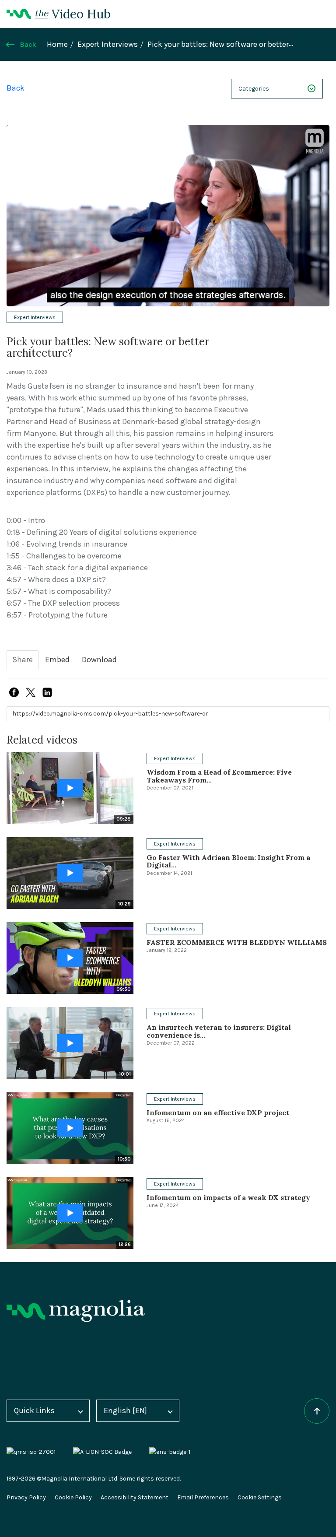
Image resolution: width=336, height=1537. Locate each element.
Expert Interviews (107, 44)
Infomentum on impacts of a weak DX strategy (228, 1197)
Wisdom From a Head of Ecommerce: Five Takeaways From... (219, 776)
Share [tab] (22, 659)
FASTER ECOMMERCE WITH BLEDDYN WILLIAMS (237, 942)
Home (57, 44)
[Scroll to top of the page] (316, 1411)
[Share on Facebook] (14, 692)
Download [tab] (99, 659)
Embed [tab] (57, 659)
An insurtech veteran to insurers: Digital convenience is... (219, 1031)
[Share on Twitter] (30, 692)
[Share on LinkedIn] (47, 692)
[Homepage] (76, 1311)
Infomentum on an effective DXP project (218, 1112)
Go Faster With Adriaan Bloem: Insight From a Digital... (228, 861)
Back (28, 44)
